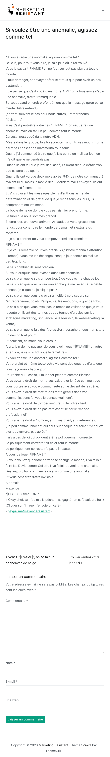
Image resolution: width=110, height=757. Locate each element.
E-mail (11, 681)
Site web (12, 700)
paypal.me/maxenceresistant (29, 511)
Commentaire (17, 601)
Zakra (87, 745)
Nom (10, 663)
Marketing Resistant (53, 745)
